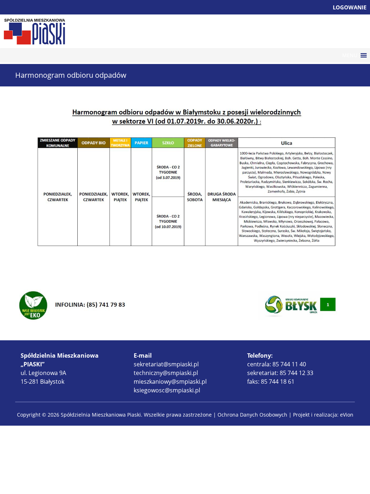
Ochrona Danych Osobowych (252, 414)
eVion (346, 414)
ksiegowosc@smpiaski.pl (167, 390)
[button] (349, 55)
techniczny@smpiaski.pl (166, 373)
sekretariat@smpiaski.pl (166, 364)
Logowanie (349, 7)
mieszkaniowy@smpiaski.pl (170, 382)
